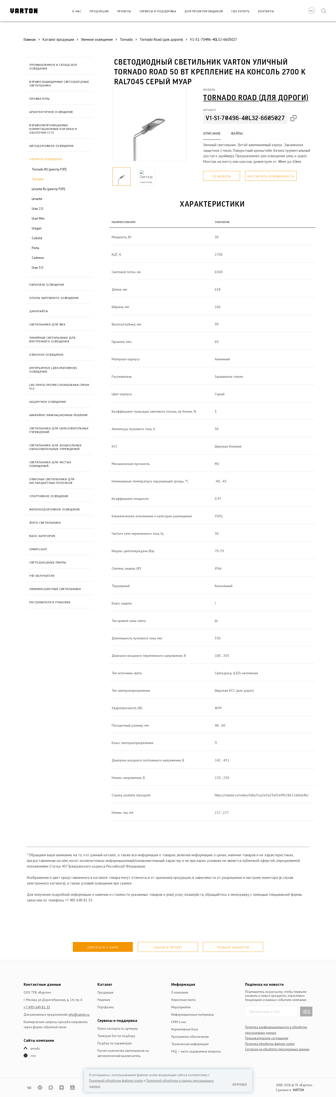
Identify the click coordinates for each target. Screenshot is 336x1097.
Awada (35, 1048)
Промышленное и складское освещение (53, 66)
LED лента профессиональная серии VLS (59, 386)
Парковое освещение (46, 284)
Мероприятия (181, 1007)
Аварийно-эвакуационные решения (58, 415)
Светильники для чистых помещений (50, 464)
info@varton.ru (79, 1015)
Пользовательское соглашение (266, 1038)
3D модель (221, 176)
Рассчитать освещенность (270, 176)
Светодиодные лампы (47, 562)
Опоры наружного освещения (54, 298)
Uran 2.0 (37, 209)
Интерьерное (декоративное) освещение (53, 369)
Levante (37, 199)
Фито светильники (45, 522)
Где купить (240, 11)
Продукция (99, 11)
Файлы (237, 133)
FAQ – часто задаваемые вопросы (196, 1051)
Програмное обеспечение (190, 1037)
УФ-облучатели (42, 575)
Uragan (37, 228)
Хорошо (239, 1084)
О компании (179, 992)
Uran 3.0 (37, 268)
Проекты (124, 11)
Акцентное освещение (47, 402)
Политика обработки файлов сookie (270, 1044)
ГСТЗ (33, 1056)
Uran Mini (38, 218)
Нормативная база (184, 1029)
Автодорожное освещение (51, 146)
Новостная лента (183, 1000)
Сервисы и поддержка (157, 11)
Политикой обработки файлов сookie (116, 1081)
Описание (212, 133)
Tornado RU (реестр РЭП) (49, 169)
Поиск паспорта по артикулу (117, 1029)
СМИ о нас (178, 1022)
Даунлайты (38, 311)
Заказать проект (168, 947)
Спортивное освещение (48, 496)
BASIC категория (42, 536)
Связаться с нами (102, 947)
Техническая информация (190, 1044)
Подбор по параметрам (114, 1043)
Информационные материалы (192, 1015)
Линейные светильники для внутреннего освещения (52, 339)
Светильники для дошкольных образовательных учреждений (55, 447)
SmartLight (38, 549)
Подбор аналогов (233, 947)
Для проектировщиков (203, 11)
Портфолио (105, 1007)
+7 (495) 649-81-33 (37, 1007)
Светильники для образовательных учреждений (59, 430)
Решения (103, 1000)
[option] (149, 124)
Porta (35, 248)
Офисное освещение (46, 354)
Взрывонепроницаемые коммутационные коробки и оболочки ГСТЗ (53, 128)
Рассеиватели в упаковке (50, 602)
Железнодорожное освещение (54, 509)
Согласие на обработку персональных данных (277, 1049)
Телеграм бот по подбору (116, 1036)
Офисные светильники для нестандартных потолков (52, 481)
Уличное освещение (45, 159)
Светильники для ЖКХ (47, 324)
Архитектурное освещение (51, 112)
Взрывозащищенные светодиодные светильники (59, 83)
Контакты (266, 11)
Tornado (38, 179)
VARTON (298, 1090)
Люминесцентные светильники (55, 589)
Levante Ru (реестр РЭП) (48, 189)
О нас (76, 11)
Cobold (37, 238)
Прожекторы (39, 98)
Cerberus (38, 258)
